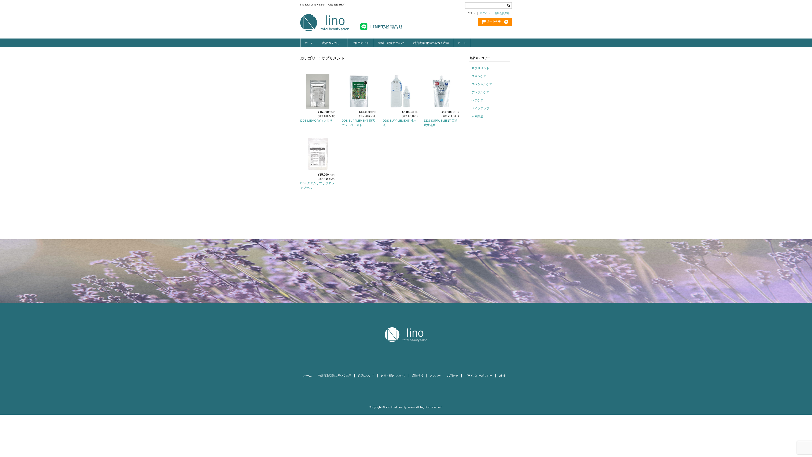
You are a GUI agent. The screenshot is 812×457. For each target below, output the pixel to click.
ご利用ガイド (360, 43)
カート (462, 43)
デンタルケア (480, 92)
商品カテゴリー (332, 43)
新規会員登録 (502, 13)
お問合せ (452, 375)
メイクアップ (480, 108)
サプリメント (480, 68)
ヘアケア (477, 100)
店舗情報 (417, 375)
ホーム (309, 43)
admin (502, 375)
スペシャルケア (482, 84)
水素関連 (477, 116)
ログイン (485, 13)
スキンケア (479, 76)
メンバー (435, 375)
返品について (366, 375)
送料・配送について (391, 43)
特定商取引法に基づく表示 (431, 43)
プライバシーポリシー (478, 375)
